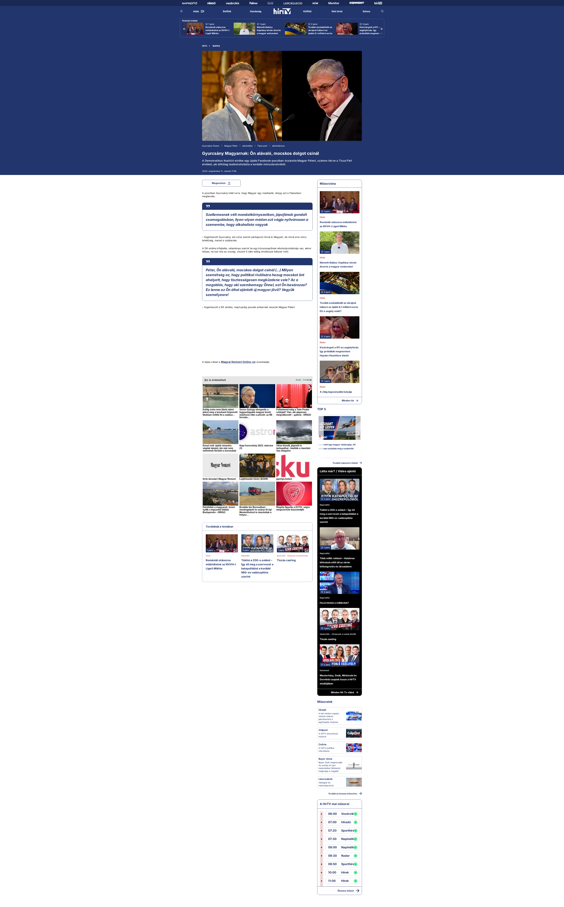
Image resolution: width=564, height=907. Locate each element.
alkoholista (247, 146)
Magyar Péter (230, 146)
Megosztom (219, 183)
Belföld (216, 46)
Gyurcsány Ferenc (210, 146)
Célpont (323, 730)
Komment (324, 670)
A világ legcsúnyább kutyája (336, 391)
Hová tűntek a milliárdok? (334, 602)
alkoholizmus (278, 146)
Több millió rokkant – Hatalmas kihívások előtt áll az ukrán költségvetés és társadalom (337, 562)
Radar (323, 342)
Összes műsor (346, 890)
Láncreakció (326, 778)
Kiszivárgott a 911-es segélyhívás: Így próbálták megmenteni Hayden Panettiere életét (371, 33)
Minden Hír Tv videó (342, 692)
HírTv (204, 46)
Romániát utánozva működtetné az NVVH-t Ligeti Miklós (217, 30)
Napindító (245, 556)
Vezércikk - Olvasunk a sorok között (292, 556)
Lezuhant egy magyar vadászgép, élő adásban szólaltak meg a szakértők (337, 446)
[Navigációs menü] (181, 11)
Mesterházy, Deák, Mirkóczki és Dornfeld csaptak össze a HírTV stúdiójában (338, 679)
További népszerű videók (345, 463)
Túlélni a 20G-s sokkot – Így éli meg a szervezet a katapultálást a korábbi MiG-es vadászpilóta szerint (257, 568)
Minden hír (348, 400)
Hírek (208, 556)
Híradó (322, 709)
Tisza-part (262, 146)
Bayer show (325, 758)
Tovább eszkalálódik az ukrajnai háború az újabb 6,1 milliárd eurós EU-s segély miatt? (320, 32)
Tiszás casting (286, 560)
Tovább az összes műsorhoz (342, 793)
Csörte (323, 744)
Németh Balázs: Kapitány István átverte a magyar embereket (269, 30)
